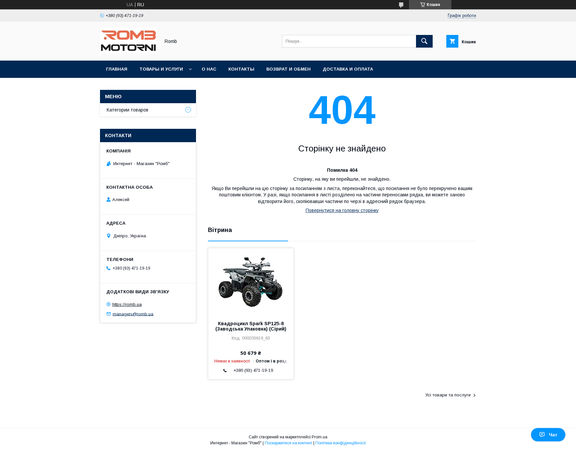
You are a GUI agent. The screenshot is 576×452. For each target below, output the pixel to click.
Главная (116, 69)
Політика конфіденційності (340, 443)
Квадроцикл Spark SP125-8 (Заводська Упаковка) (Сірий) (250, 326)
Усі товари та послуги (448, 394)
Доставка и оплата (348, 69)
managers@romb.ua (133, 313)
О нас (209, 69)
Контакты (241, 69)
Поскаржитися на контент (288, 443)
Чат (553, 434)
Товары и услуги (161, 69)
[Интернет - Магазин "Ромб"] (128, 52)
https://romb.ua (127, 304)
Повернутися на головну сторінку (342, 210)
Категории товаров (127, 110)
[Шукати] (424, 41)
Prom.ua (319, 437)
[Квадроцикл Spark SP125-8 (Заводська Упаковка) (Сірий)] (250, 281)
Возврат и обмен (288, 69)
